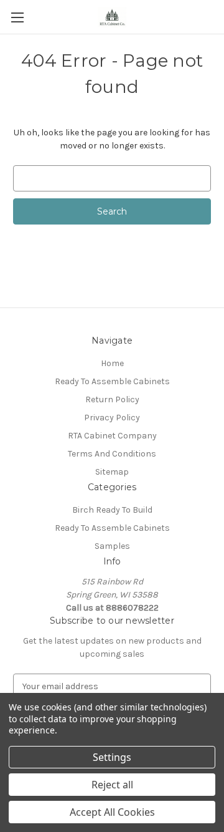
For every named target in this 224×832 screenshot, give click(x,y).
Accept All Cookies (112, 812)
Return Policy (112, 399)
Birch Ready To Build (112, 510)
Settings (112, 757)
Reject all (112, 784)
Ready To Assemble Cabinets (112, 381)
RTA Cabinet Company (112, 435)
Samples (112, 546)
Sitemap (112, 472)
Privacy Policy (112, 417)
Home (112, 363)
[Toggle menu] (17, 17)
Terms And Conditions (112, 453)
